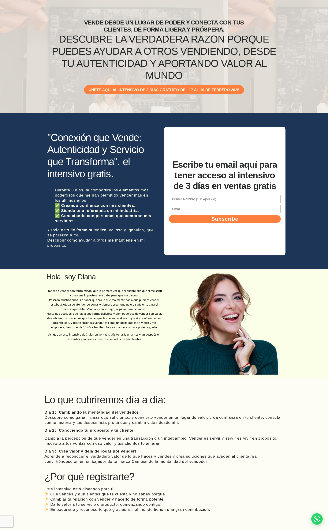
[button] (317, 519)
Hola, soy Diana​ (71, 277)
